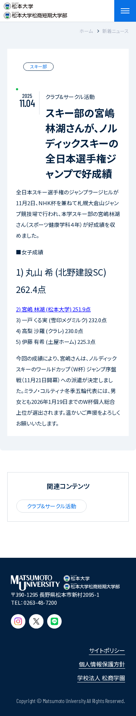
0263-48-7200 (40, 602)
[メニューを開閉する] (125, 11)
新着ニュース (115, 31)
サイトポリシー (107, 650)
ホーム (86, 31)
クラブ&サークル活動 (51, 506)
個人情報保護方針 (102, 664)
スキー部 (38, 66)
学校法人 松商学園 (101, 677)
